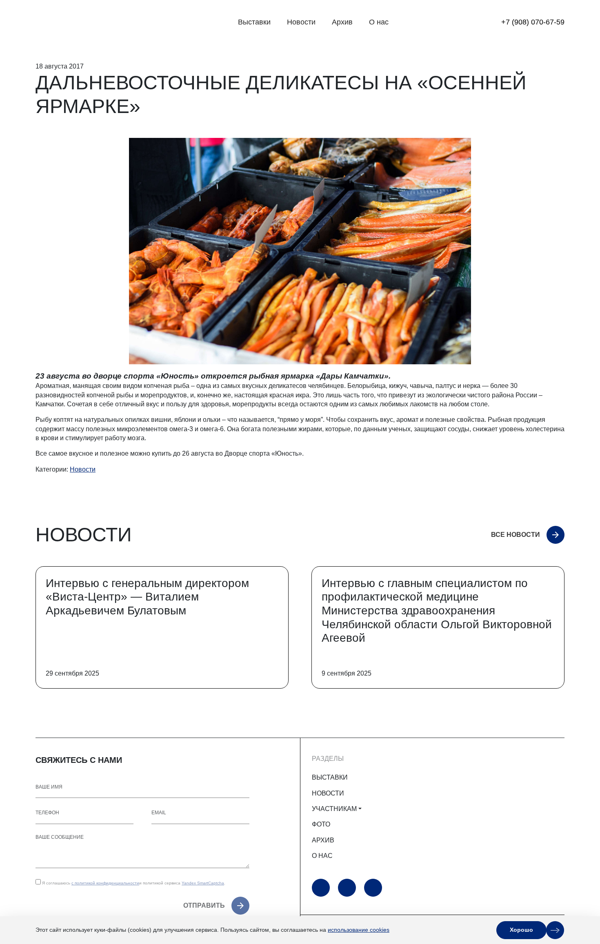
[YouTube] (321, 888)
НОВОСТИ (328, 793)
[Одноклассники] (347, 888)
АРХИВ (323, 840)
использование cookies (358, 929)
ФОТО (321, 824)
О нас (379, 22)
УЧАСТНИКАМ (334, 808)
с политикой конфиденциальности (105, 883)
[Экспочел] (87, 22)
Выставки (254, 22)
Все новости (515, 534)
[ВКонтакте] (373, 888)
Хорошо (521, 929)
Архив (342, 22)
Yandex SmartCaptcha (203, 883)
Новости (301, 22)
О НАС (322, 855)
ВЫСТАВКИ (330, 777)
